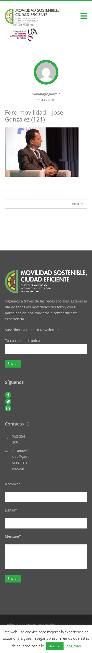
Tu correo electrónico (22, 340)
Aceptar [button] (55, 646)
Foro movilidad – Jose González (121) (34, 115)
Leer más (73, 645)
